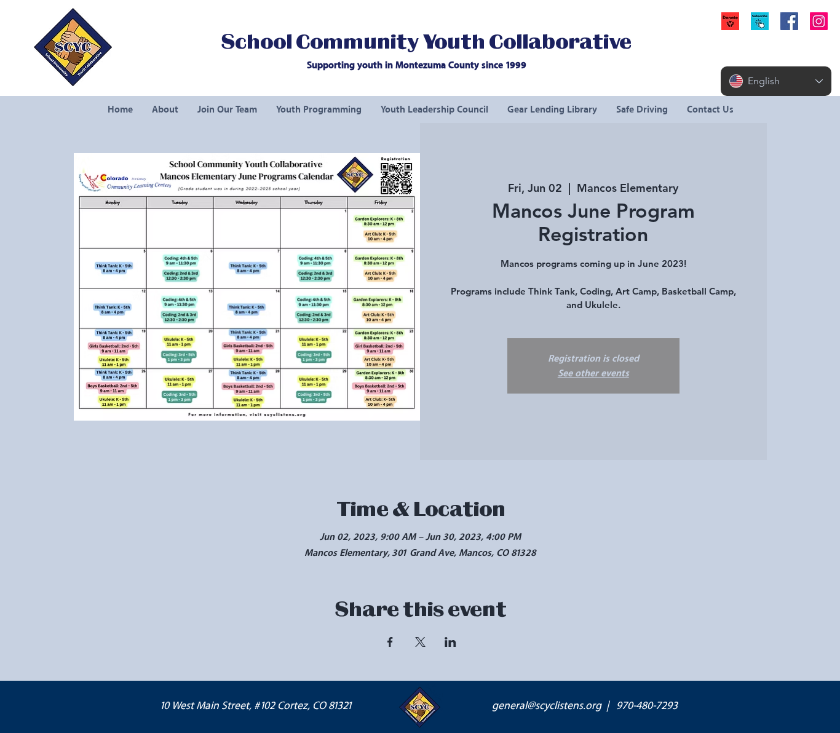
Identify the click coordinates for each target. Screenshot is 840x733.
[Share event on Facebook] (390, 642)
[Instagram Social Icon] (819, 21)
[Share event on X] (420, 642)
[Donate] (730, 21)
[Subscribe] (760, 21)
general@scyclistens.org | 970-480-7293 (585, 706)
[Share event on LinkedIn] (450, 642)
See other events (593, 373)
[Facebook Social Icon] (789, 21)
